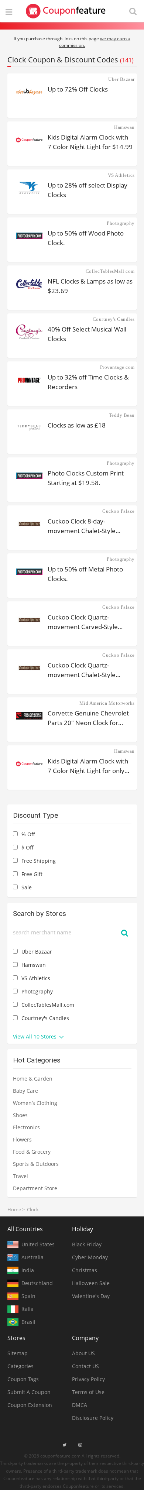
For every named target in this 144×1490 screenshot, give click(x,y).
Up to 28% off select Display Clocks (87, 189)
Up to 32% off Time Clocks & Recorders (88, 381)
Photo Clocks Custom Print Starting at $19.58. (86, 477)
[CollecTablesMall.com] (29, 284)
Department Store (35, 1188)
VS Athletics (121, 175)
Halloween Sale (91, 1283)
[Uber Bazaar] (29, 92)
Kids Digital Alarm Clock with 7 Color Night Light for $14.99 (90, 141)
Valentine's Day (91, 1296)
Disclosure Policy (92, 1417)
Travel (20, 1176)
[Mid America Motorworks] (29, 716)
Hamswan (124, 127)
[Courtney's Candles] (29, 332)
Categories (20, 1366)
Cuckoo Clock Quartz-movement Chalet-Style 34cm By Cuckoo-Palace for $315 (87, 669)
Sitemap (17, 1353)
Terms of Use (88, 1391)
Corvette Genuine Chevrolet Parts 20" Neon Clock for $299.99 (88, 717)
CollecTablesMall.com (110, 271)
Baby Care (25, 1090)
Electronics (26, 1127)
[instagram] (80, 1445)
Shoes (20, 1115)
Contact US (85, 1366)
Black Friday (87, 1244)
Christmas (84, 1270)
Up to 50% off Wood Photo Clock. (86, 237)
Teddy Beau (122, 415)
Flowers (22, 1139)
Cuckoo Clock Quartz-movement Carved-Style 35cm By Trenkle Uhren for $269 (86, 621)
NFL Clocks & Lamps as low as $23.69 (90, 285)
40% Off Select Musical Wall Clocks (87, 333)
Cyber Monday (90, 1257)
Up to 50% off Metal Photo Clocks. (85, 573)
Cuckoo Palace (118, 511)
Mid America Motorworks (107, 703)
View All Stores (35, 1036)
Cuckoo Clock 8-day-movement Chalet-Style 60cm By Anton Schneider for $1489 (90, 525)
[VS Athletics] (29, 188)
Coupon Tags (23, 1379)
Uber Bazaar (121, 79)
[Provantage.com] (29, 380)
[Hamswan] (29, 140)
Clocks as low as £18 (77, 425)
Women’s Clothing (35, 1102)
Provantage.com (117, 367)
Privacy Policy (88, 1379)
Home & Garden (32, 1078)
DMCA (79, 1404)
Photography (121, 223)
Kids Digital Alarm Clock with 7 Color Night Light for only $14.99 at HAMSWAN (88, 765)
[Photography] (29, 236)
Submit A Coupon (29, 1391)
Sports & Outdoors (36, 1163)
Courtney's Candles (114, 319)
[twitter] (64, 1445)
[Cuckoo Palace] (29, 524)
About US (83, 1353)
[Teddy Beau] (29, 428)
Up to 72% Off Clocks (78, 89)
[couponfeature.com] (66, 11)
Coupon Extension (29, 1404)
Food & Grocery (32, 1151)
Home (14, 1209)
